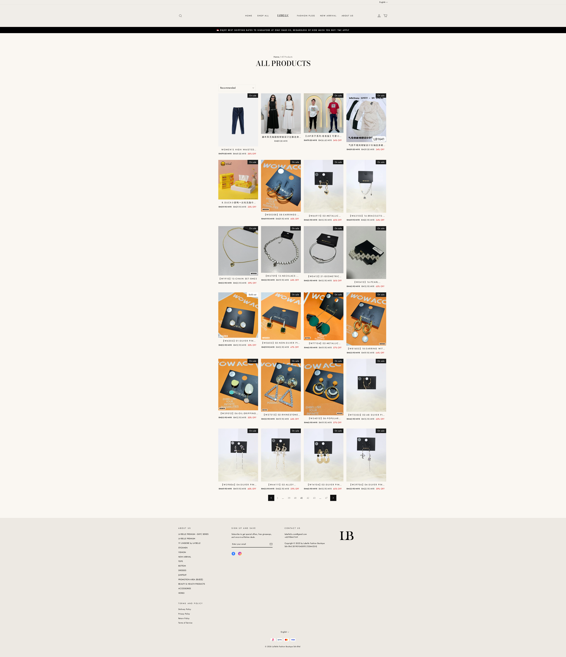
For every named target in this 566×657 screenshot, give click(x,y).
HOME (248, 15)
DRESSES (182, 570)
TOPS (180, 561)
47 (326, 498)
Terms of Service (185, 622)
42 (308, 498)
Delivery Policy (184, 609)
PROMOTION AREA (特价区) (190, 579)
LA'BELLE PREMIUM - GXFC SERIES (193, 534)
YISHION (182, 552)
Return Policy (183, 618)
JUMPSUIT (182, 575)
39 (289, 498)
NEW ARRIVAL (328, 15)
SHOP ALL (263, 15)
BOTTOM (182, 565)
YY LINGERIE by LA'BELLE (189, 543)
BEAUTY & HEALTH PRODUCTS (191, 584)
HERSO (181, 593)
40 (295, 498)
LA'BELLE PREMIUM (186, 538)
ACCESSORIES (184, 588)
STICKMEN (183, 547)
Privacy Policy (184, 613)
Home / (277, 56)
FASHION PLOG (306, 15)
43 (314, 498)
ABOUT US (347, 15)
